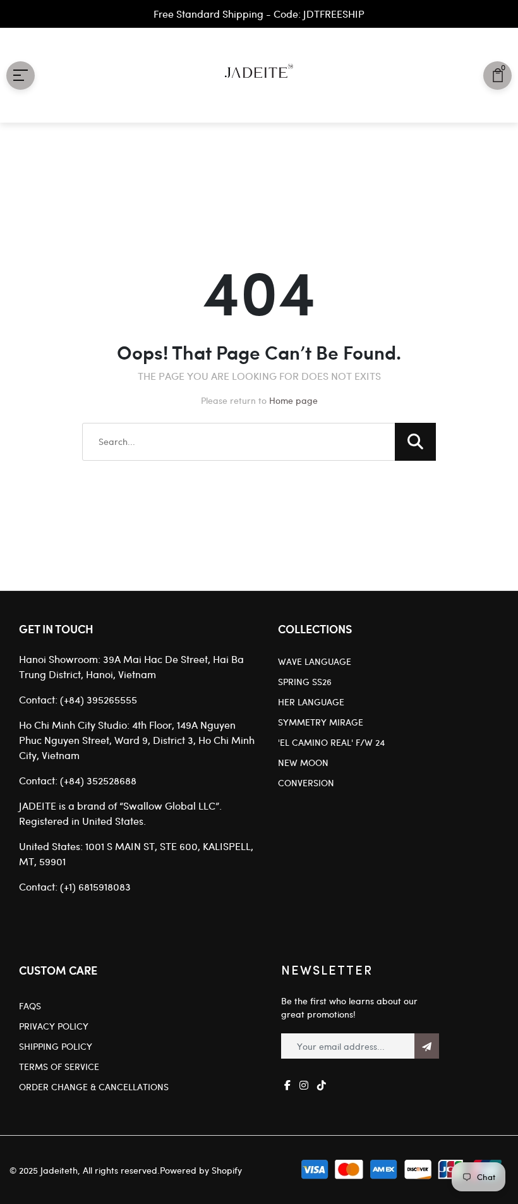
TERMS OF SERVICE (59, 1067)
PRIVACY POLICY (53, 1026)
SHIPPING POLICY (55, 1046)
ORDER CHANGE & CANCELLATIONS (94, 1087)
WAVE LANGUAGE (314, 661)
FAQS (30, 1006)
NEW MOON (303, 763)
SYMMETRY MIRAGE (320, 722)
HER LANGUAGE (311, 702)
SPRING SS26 (305, 682)
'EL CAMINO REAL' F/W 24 (331, 742)
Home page (293, 400)
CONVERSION (306, 783)
